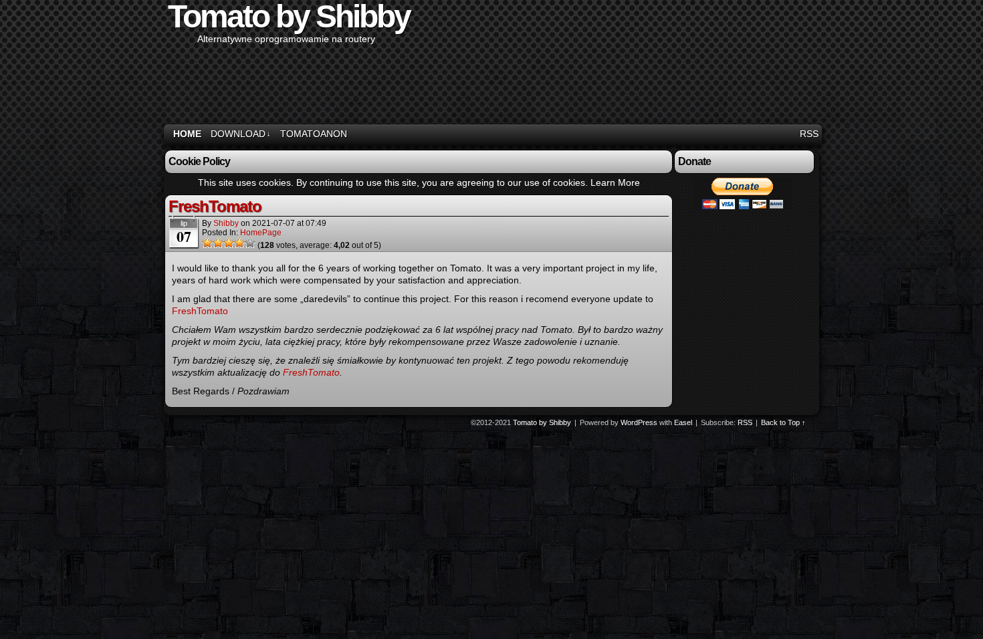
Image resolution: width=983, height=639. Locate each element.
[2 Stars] (218, 242)
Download (241, 133)
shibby (226, 223)
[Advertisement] (575, 85)
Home (187, 133)
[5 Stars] (250, 242)
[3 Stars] (228, 242)
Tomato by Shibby (542, 422)
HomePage (261, 232)
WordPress (639, 422)
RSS (809, 133)
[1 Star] (207, 242)
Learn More (615, 182)
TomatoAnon (313, 133)
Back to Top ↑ (783, 422)
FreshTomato (215, 206)
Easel (683, 422)
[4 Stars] (239, 242)
